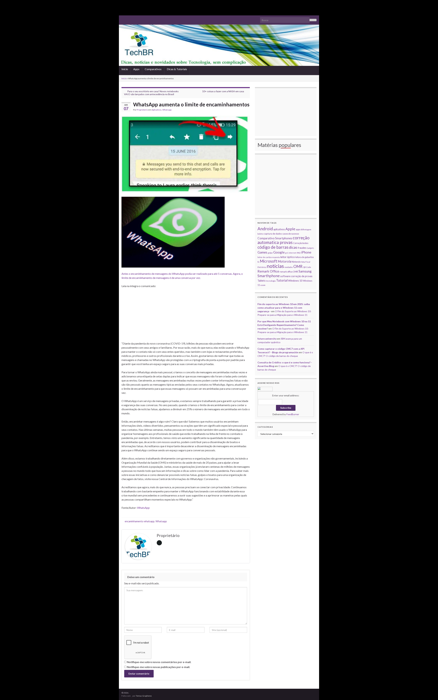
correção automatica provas (283, 240)
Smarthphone (268, 276)
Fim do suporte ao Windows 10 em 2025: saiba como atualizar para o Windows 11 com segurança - (283, 308)
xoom (262, 285)
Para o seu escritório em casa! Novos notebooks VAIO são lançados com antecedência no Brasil (151, 93)
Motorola (284, 261)
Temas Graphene (144, 696)
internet (292, 252)
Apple (290, 229)
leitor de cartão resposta (268, 257)
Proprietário (142, 109)
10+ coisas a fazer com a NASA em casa (223, 91)
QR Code (307, 267)
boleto (260, 233)
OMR (297, 266)
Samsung (305, 271)
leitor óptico (287, 256)
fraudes (302, 247)
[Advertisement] (219, 7)
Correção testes (300, 243)
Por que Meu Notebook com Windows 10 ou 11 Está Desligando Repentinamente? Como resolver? (284, 325)
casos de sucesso (290, 233)
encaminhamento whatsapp (139, 521)
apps (298, 229)
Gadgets (310, 248)
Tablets (261, 280)
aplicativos (279, 229)
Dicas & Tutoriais (177, 69)
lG (258, 262)
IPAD (299, 253)
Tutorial (282, 280)
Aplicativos (157, 109)
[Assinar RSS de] (123, 18)
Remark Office (268, 271)
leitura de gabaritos (304, 257)
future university (266, 338)
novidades (288, 267)
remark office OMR (289, 271)
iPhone (306, 252)
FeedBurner (292, 414)
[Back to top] (430, 692)
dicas (293, 247)
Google (279, 252)
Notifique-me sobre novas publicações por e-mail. (158, 667)
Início (124, 69)
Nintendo (296, 261)
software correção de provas (296, 276)
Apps (136, 69)
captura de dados (273, 233)
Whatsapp (166, 109)
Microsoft (268, 261)
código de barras (272, 247)
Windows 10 (295, 280)
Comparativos (153, 69)
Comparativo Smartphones (274, 238)
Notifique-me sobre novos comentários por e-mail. (159, 662)
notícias (275, 266)
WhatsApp (143, 507)
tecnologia (271, 281)
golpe (270, 252)
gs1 (286, 253)
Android (265, 228)
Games (262, 252)
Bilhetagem (306, 229)
